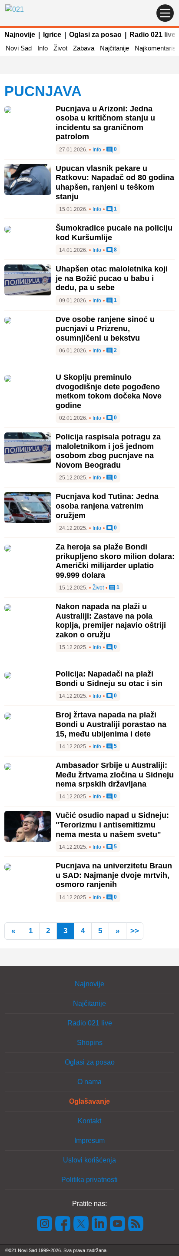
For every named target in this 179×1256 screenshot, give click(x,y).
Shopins (90, 1042)
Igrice (52, 34)
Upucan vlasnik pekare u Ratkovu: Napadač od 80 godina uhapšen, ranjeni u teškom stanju (115, 182)
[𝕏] (81, 1222)
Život (60, 48)
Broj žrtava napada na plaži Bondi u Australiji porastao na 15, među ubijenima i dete (111, 724)
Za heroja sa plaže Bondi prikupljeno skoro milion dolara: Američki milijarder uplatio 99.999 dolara (115, 561)
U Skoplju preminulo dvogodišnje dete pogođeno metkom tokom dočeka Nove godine (109, 391)
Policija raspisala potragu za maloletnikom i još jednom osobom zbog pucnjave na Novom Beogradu (108, 450)
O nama (89, 1081)
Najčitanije (114, 48)
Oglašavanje (89, 1101)
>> (134, 931)
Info (42, 48)
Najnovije (19, 34)
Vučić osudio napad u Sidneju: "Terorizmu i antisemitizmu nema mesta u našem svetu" (112, 824)
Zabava (83, 48)
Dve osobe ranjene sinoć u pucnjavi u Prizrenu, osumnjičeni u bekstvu (105, 328)
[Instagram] (45, 1222)
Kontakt (89, 1121)
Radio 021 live (152, 34)
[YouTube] (118, 1222)
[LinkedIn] (99, 1222)
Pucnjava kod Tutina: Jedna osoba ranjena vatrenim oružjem (107, 505)
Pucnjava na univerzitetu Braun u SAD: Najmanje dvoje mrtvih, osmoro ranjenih (114, 875)
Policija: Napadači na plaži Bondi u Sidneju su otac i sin (109, 679)
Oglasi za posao (95, 34)
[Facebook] (63, 1222)
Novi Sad (19, 48)
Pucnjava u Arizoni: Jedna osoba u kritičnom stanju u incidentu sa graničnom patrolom (105, 122)
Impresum (89, 1140)
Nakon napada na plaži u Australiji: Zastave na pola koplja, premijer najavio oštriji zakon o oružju (111, 620)
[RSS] (135, 1222)
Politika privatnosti (89, 1179)
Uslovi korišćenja (89, 1160)
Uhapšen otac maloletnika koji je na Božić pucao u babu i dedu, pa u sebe (112, 278)
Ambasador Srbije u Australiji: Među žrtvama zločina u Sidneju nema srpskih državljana (115, 774)
